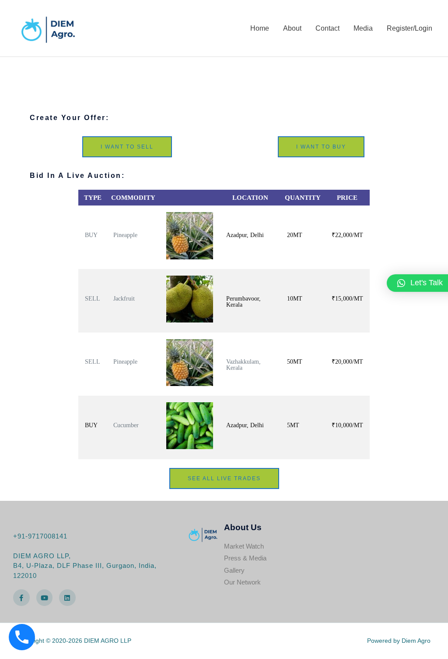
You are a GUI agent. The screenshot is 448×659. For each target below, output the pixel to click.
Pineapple (125, 235)
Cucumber (126, 425)
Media (363, 28)
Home (259, 28)
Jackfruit (124, 298)
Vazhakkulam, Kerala (243, 364)
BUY (91, 235)
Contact (327, 28)
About (292, 28)
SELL (92, 298)
